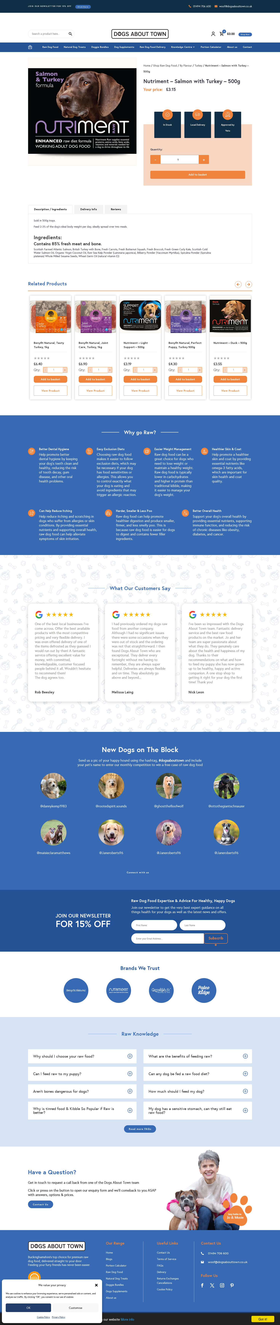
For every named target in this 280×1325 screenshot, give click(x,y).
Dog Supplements (124, 46)
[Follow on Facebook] (202, 1285)
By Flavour (186, 65)
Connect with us (138, 872)
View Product (51, 390)
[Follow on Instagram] (222, 1285)
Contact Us (40, 1204)
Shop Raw (245, 34)
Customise (75, 1308)
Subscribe (215, 939)
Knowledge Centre (181, 46)
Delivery (161, 1272)
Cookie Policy (43, 1317)
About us (232, 46)
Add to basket (198, 174)
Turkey (198, 65)
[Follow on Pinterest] (232, 1285)
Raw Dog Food (50, 46)
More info (127, 1319)
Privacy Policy (58, 1317)
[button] (96, 1285)
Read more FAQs (140, 1129)
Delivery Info (88, 209)
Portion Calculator (211, 46)
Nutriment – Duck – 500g (230, 343)
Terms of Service (166, 1259)
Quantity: (156, 149)
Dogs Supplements (116, 1291)
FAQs (160, 1265)
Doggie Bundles (100, 46)
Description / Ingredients (50, 209)
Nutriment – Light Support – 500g (136, 345)
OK (28, 1308)
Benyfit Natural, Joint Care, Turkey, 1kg (93, 345)
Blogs (109, 1259)
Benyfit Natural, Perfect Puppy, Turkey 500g (185, 345)
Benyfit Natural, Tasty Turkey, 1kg (49, 345)
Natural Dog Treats (75, 46)
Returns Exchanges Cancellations (168, 1281)
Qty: (37, 370)
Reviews (116, 209)
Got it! (262, 1319)
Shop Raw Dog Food (165, 65)
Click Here (83, 7)
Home (30, 47)
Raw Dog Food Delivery (153, 46)
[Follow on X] (212, 1285)
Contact (247, 46)
